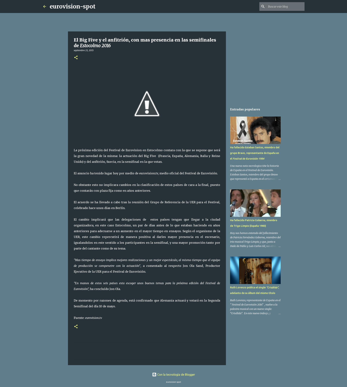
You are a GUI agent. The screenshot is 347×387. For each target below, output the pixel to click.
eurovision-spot (72, 6)
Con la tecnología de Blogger (176, 374)
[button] (76, 57)
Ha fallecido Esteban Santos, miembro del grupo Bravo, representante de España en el (254, 153)
